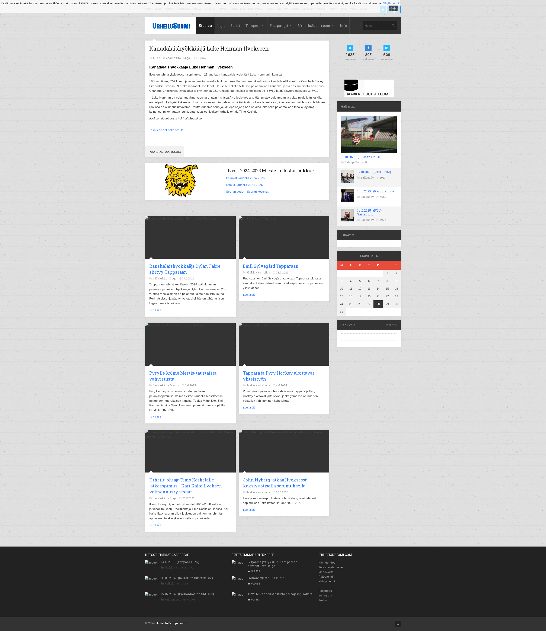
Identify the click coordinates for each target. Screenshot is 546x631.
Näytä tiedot (391, 3)
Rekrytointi (325, 576)
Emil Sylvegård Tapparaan (271, 266)
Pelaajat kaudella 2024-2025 (245, 178)
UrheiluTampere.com (172, 623)
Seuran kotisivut (258, 191)
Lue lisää (155, 310)
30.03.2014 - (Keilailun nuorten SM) (187, 578)
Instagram (325, 595)
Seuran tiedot (235, 191)
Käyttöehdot (326, 562)
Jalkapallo (352, 162)
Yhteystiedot (326, 581)
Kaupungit (279, 25)
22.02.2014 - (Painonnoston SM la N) (187, 594)
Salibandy (367, 177)
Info (343, 25)
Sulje (393, 8)
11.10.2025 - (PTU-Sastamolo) (369, 212)
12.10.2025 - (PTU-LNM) (374, 172)
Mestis (174, 385)
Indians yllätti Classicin (266, 578)
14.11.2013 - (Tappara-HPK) (180, 562)
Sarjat (235, 25)
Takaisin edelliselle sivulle (166, 130)
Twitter (322, 600)
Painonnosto (172, 599)
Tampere (252, 25)
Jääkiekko (171, 567)
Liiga (186, 58)
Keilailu (169, 583)
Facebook (325, 590)
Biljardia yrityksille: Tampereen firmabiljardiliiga (273, 564)
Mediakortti (325, 572)
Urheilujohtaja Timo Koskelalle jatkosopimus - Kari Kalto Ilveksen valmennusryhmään (185, 485)
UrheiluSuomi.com (314, 25)
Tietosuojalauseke (330, 567)
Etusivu (205, 25)
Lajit (221, 25)
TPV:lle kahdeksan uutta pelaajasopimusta (280, 594)
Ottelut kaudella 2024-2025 (244, 184)
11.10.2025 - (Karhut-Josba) (376, 191)
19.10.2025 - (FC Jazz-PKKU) (361, 157)
